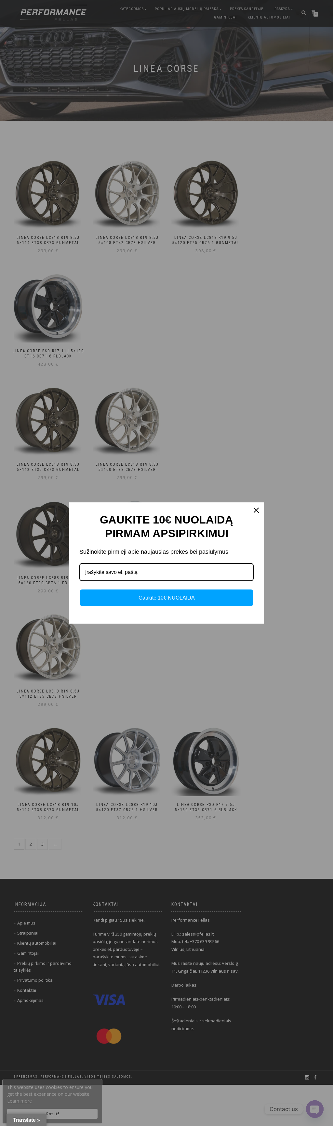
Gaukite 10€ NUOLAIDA (167, 598)
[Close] (256, 510)
